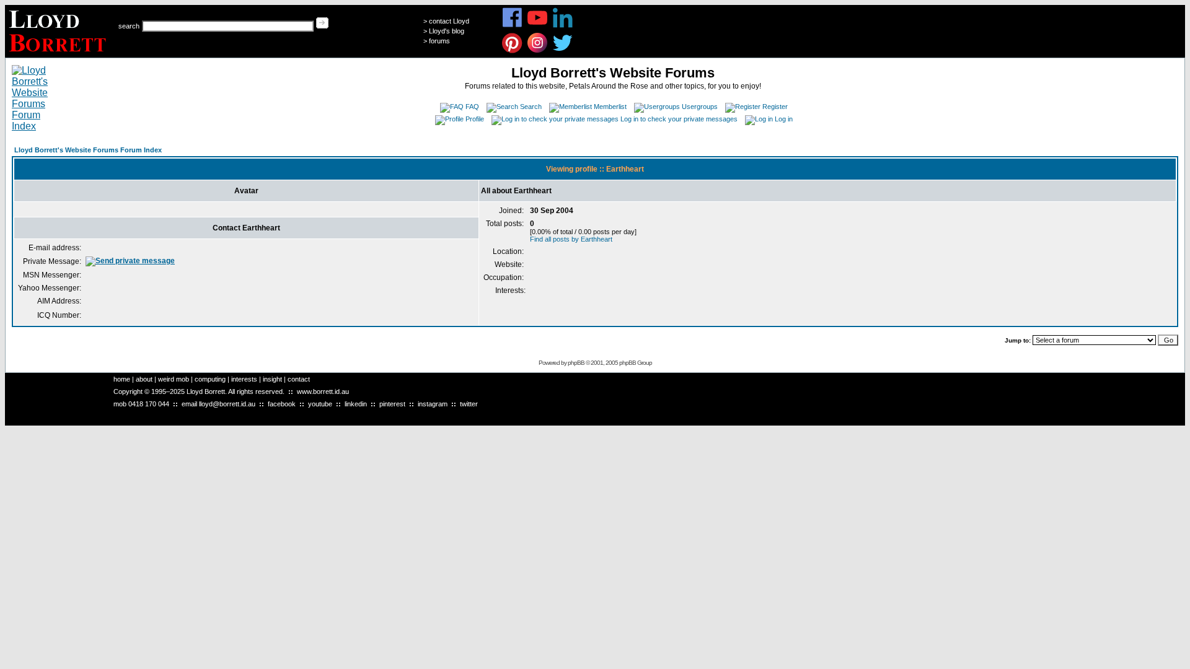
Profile (474, 119)
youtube (320, 404)
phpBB (576, 362)
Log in (784, 119)
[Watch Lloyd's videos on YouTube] (537, 25)
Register (775, 106)
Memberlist (610, 106)
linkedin (356, 404)
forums (439, 41)
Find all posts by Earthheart (571, 239)
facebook (282, 404)
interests (244, 379)
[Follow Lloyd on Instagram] (537, 51)
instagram (432, 404)
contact (299, 379)
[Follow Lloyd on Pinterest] (512, 51)
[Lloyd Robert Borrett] (59, 54)
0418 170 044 (148, 404)
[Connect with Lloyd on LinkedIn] (563, 25)
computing (210, 379)
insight (272, 379)
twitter (469, 404)
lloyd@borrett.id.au (227, 404)
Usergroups (700, 106)
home (121, 379)
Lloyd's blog (446, 31)
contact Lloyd (449, 21)
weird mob (173, 379)
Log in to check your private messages (679, 119)
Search (531, 106)
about (144, 379)
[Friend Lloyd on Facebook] (512, 25)
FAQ (472, 106)
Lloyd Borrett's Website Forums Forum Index (88, 150)
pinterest (392, 404)
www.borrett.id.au (323, 391)
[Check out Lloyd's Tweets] (563, 51)
